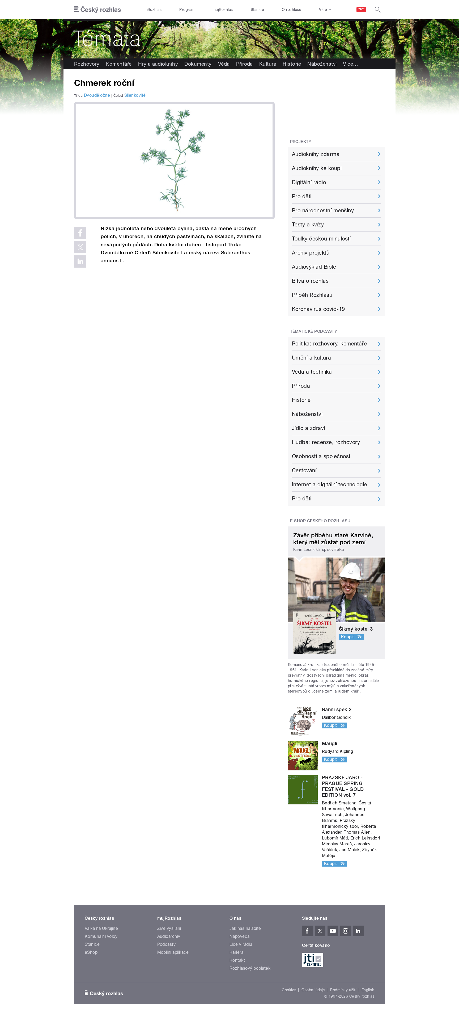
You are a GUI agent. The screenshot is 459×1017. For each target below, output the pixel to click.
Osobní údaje (313, 990)
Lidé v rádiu (241, 944)
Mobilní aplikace (173, 952)
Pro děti (302, 196)
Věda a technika (312, 372)
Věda (224, 64)
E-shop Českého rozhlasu (320, 520)
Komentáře (118, 64)
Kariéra (236, 952)
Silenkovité (135, 95)
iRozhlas (154, 9)
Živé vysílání (169, 928)
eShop (91, 952)
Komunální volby (101, 936)
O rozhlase (291, 9)
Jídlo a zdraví (308, 428)
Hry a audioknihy (158, 64)
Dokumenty (197, 64)
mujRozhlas (222, 9)
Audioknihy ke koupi (317, 168)
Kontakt (237, 960)
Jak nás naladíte (245, 928)
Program (186, 9)
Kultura (267, 64)
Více (350, 64)
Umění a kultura (311, 358)
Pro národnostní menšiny (323, 210)
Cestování (304, 470)
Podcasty (166, 944)
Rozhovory (86, 64)
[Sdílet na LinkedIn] (80, 261)
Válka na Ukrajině (101, 928)
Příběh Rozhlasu (312, 295)
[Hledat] (378, 9)
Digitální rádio (309, 182)
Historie (292, 64)
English (368, 990)
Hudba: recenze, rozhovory (326, 442)
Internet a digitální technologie (329, 484)
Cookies (289, 990)
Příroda (244, 64)
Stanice (257, 9)
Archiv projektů (310, 253)
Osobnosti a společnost (321, 456)
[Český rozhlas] (97, 9)
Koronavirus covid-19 (318, 309)
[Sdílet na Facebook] (80, 233)
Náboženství (322, 64)
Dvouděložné (97, 95)
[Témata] (229, 38)
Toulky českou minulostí (321, 238)
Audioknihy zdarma (315, 154)
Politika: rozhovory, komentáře (329, 343)
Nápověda (240, 936)
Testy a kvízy (308, 224)
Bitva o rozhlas (310, 281)
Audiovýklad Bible (314, 267)
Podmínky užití (343, 990)
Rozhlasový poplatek (250, 968)
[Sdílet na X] (80, 247)
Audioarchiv (168, 936)
